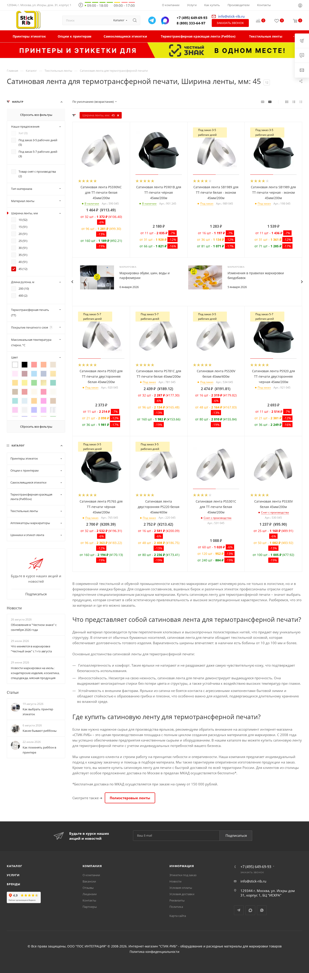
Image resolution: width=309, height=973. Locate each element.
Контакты (89, 900)
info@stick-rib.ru (253, 881)
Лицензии (90, 894)
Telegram (239, 910)
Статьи (13, 692)
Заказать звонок (230, 23)
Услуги (13, 875)
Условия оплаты (180, 888)
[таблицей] (301, 101)
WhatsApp (262, 910)
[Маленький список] (262, 101)
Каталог (14, 866)
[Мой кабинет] (300, 6)
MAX (250, 910)
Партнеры (90, 907)
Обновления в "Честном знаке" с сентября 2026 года (34, 627)
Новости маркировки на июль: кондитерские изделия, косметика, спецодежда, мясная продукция (35, 673)
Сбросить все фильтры (36, 115)
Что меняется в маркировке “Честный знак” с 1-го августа (31, 648)
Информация (181, 866)
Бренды (13, 884)
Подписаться (236, 835)
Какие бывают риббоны (40, 731)
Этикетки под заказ (182, 875)
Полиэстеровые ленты (130, 798)
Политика (176, 907)
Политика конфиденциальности (154, 952)
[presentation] (72, 281)
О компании (91, 875)
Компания (92, 866)
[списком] (294, 101)
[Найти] (134, 20)
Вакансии (89, 881)
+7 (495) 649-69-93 (192, 17)
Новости (14, 608)
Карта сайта (177, 916)
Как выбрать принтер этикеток (38, 711)
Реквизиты (177, 900)
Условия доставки (181, 894)
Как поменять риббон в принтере (39, 749)
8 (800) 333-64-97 (191, 23)
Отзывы (88, 888)
